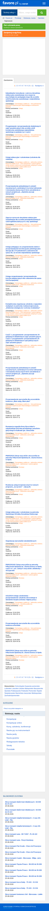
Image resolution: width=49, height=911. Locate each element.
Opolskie (41, 18)
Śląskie (39, 691)
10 (29, 86)
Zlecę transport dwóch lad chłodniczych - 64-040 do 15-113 (23, 804)
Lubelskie (7, 688)
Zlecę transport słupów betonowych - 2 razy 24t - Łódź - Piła (23, 820)
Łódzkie (21, 688)
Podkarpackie (16, 691)
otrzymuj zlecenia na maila (12, 33)
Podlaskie (24, 691)
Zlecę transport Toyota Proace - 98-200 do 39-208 (23, 865)
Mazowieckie (38, 688)
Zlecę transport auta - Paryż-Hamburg (19, 841)
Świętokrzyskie (9, 693)
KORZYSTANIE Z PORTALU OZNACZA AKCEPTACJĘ (19, 907)
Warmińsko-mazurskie (23, 693)
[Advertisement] (23, 56)
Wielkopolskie (37, 693)
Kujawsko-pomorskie (32, 686)
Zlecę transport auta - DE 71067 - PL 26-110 (21, 835)
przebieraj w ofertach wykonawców (13, 26)
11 (33, 86)
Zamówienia (8, 80)
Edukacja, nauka (30, 18)
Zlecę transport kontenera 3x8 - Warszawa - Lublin (23, 895)
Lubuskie (15, 688)
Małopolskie (29, 688)
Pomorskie (32, 691)
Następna (38, 86)
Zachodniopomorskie (11, 695)
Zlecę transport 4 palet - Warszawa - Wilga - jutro (23, 859)
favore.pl (18, 3)
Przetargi (18, 18)
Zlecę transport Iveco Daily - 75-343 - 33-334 (21, 883)
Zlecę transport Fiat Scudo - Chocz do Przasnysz (23, 847)
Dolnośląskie (19, 686)
